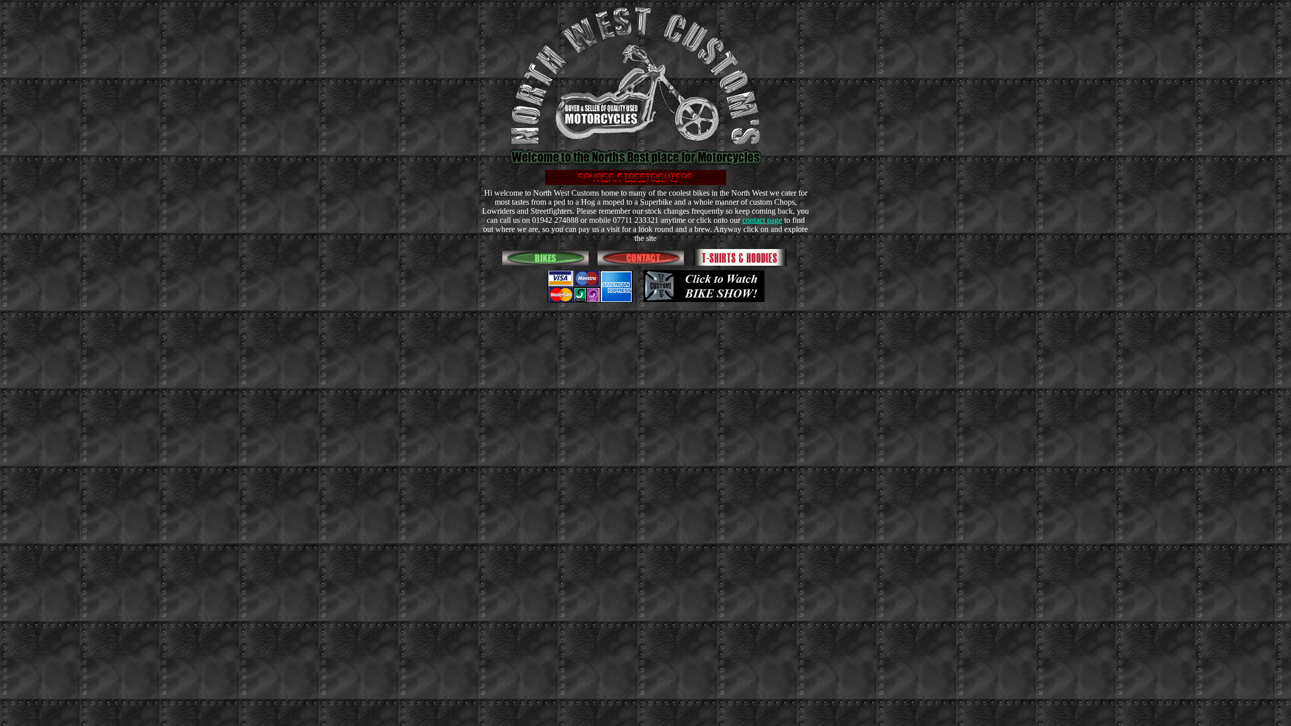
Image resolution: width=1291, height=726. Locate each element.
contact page (762, 220)
